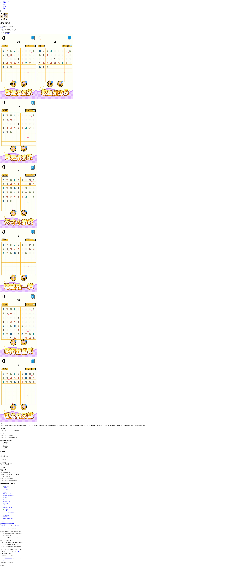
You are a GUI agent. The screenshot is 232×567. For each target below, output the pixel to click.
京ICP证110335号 (8, 558)
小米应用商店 (3, 523)
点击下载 (2, 465)
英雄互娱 (12, 523)
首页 (4, 4)
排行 (4, 7)
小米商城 (8, 523)
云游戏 (4, 6)
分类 (4, 8)
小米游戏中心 (4, 2)
